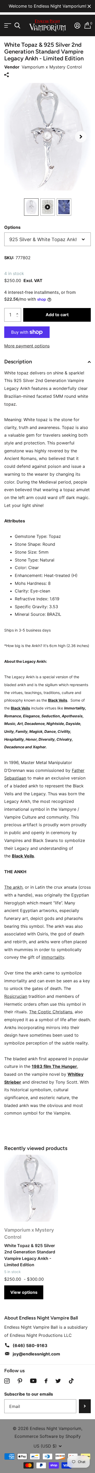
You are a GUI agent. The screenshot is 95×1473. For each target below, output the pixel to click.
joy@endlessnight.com (36, 1354)
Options (12, 227)
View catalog (7, 25)
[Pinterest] (20, 1381)
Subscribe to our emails (28, 1394)
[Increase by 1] (18, 310)
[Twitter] (58, 1381)
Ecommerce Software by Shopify (48, 1436)
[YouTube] (33, 1381)
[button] (81, 136)
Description (18, 361)
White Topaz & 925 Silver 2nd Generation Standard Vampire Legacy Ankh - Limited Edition (29, 1255)
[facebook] (46, 1381)
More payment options (27, 345)
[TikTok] (71, 1381)
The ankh (13, 887)
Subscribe (85, 1406)
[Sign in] (77, 25)
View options (23, 1292)
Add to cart (57, 314)
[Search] (17, 25)
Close (89, 6)
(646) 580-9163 (30, 1345)
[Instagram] (7, 1381)
